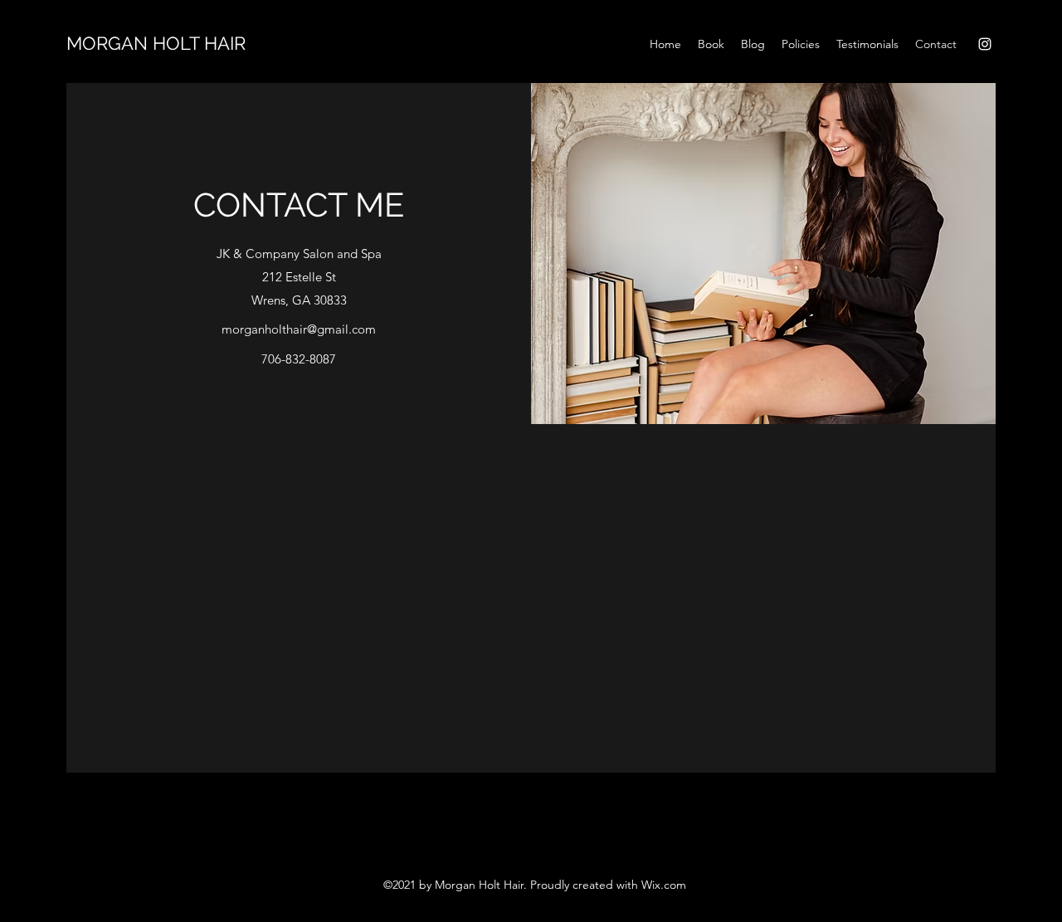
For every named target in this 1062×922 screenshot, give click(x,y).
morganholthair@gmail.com (299, 329)
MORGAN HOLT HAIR (156, 43)
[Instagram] (985, 44)
